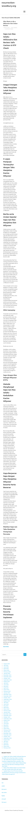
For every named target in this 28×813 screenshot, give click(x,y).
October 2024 (7, 697)
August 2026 (7, 663)
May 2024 (6, 705)
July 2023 (6, 722)
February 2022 (7, 747)
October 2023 (7, 717)
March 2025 (6, 689)
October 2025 (7, 678)
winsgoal (4, 799)
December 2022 (7, 733)
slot (2, 782)
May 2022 (6, 743)
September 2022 (8, 738)
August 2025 (7, 681)
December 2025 (7, 675)
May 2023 (6, 725)
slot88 (3, 786)
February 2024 (7, 710)
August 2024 (7, 701)
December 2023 (7, 713)
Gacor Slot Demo (9, 29)
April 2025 (6, 688)
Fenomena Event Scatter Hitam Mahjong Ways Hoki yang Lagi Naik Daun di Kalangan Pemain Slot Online (14, 764)
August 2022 (7, 739)
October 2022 (7, 736)
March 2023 (6, 728)
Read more (6, 646)
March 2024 (6, 709)
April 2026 (6, 668)
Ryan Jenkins (14, 27)
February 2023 (7, 730)
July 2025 (6, 683)
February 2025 (7, 691)
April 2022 (6, 744)
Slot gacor (4, 802)
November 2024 (7, 696)
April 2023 (6, 726)
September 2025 (8, 680)
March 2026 (6, 670)
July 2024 (6, 702)
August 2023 (7, 720)
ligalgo (3, 795)
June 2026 (6, 667)
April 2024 (6, 707)
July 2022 (6, 741)
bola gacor (4, 789)
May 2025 (6, 686)
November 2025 (7, 676)
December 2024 (7, 694)
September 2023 (8, 718)
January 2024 (7, 712)
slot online (4, 792)
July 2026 (6, 665)
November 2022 (7, 735)
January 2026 (7, 673)
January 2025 (7, 692)
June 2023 (6, 723)
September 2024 (8, 699)
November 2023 (7, 715)
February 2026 (7, 671)
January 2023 (7, 731)
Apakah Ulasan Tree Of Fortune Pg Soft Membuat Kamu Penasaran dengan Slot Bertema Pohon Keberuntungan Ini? (13, 772)
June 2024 (6, 704)
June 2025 (6, 684)
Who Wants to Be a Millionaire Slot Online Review (10, 23)
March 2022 (6, 746)
